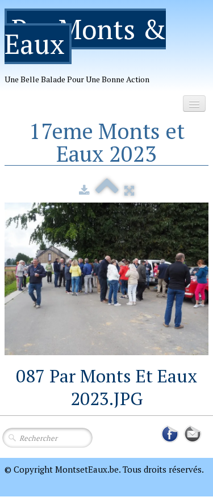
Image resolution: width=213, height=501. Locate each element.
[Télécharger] (84, 190)
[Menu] (194, 103)
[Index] (107, 190)
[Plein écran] (129, 190)
